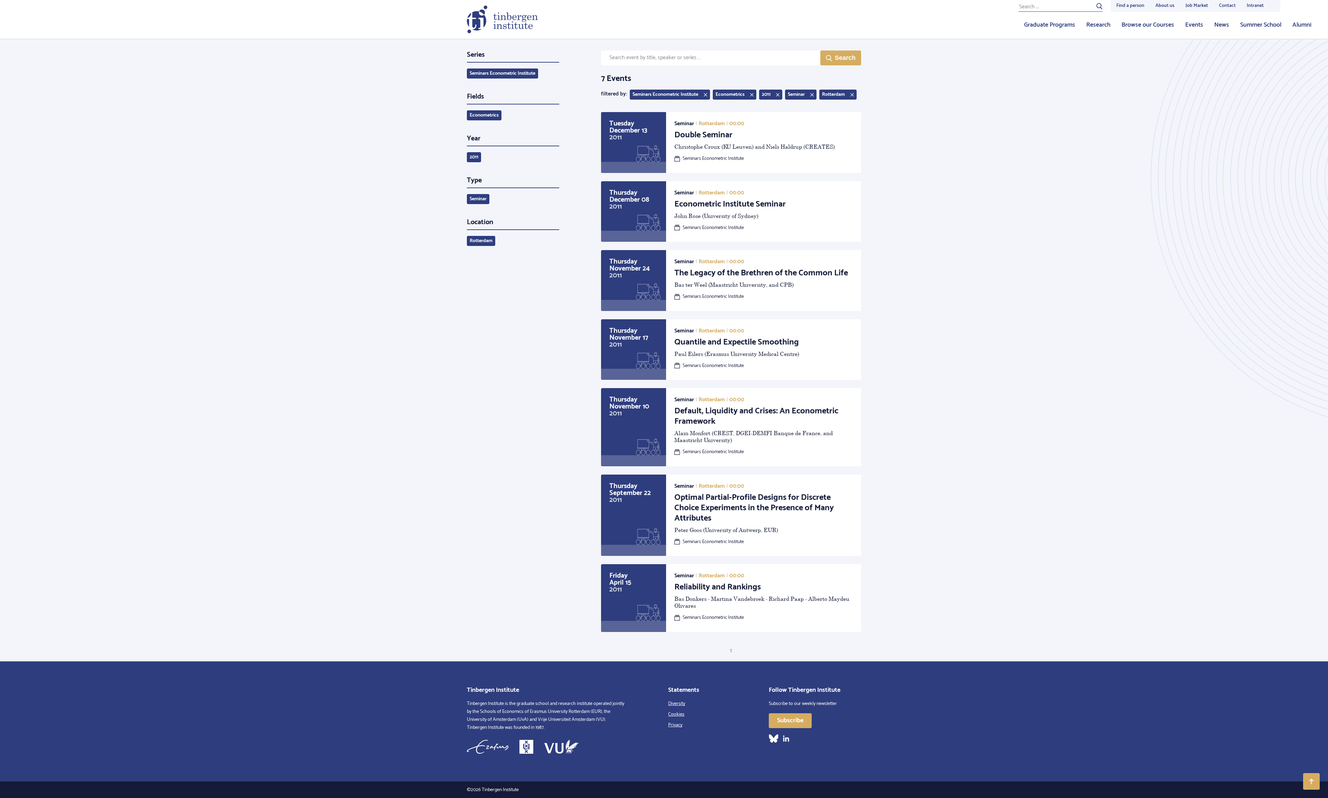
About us (1164, 6)
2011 (474, 157)
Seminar (478, 199)
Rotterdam (481, 241)
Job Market (1197, 6)
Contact (1227, 6)
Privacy (675, 725)
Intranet (1255, 6)
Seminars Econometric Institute (502, 73)
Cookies (676, 714)
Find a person (1130, 6)
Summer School (1260, 25)
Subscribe (790, 720)
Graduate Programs (1049, 25)
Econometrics (484, 115)
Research (1098, 25)
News (1221, 25)
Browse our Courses (1148, 25)
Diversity (676, 704)
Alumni (1301, 25)
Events (1194, 25)
